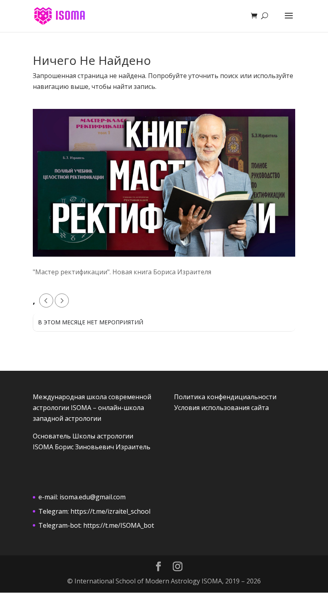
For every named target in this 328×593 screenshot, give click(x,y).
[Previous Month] (46, 300)
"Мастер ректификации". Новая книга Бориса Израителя (122, 271)
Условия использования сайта (221, 407)
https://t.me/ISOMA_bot (118, 525)
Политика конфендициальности (225, 396)
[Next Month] (62, 300)
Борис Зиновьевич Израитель (102, 446)
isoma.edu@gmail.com (93, 496)
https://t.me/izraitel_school (110, 511)
